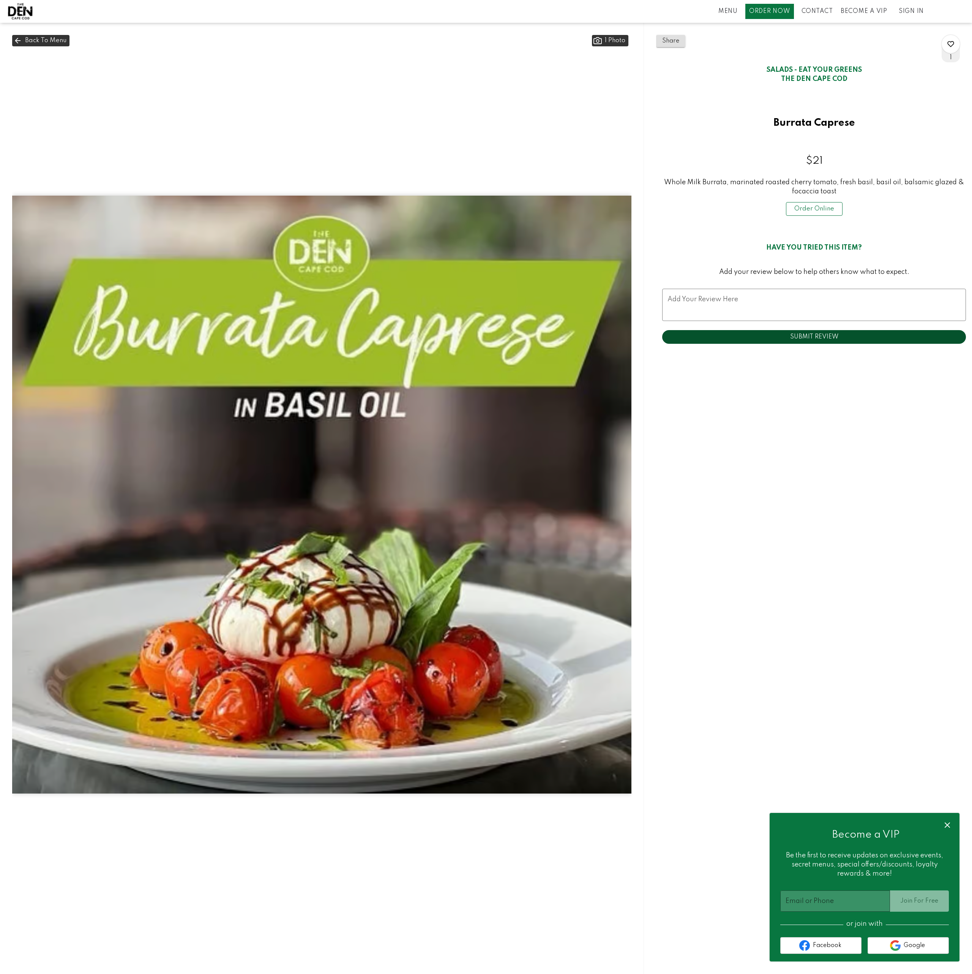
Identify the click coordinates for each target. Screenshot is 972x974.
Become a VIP (864, 11)
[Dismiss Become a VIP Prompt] (947, 825)
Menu (728, 11)
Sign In (911, 11)
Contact (817, 11)
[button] (40, 40)
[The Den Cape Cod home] (40, 11)
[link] (814, 209)
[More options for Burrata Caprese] (951, 44)
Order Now (769, 11)
